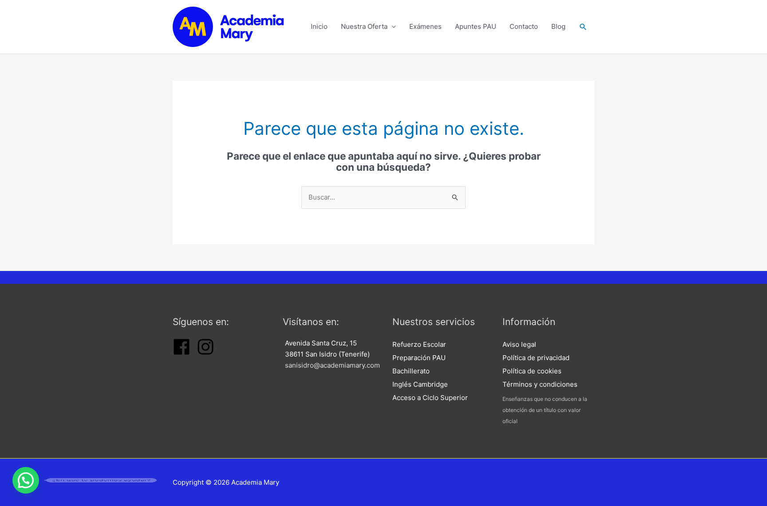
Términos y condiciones (539, 384)
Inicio (319, 26)
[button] (583, 27)
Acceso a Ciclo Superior (430, 397)
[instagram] (205, 353)
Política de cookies (531, 371)
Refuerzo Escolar (419, 344)
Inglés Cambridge (420, 384)
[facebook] (181, 353)
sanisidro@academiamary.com (332, 365)
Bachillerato (411, 371)
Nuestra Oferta (364, 26)
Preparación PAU (419, 357)
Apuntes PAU (475, 26)
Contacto (524, 26)
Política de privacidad (535, 357)
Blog (558, 26)
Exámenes (425, 26)
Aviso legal (519, 344)
